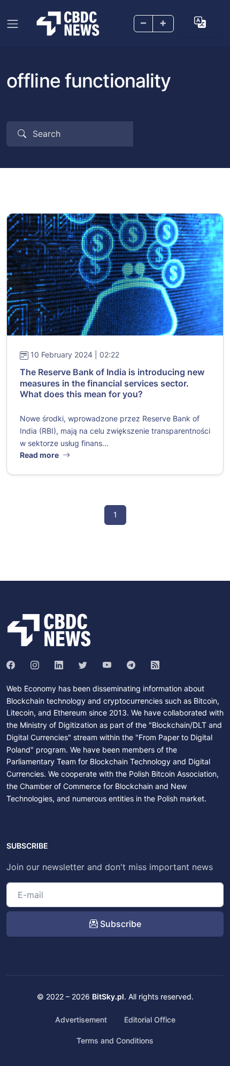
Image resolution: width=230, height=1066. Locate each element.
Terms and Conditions (115, 1040)
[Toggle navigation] (12, 23)
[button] (200, 22)
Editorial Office (149, 1019)
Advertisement (81, 1019)
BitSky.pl (108, 996)
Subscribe (119, 923)
